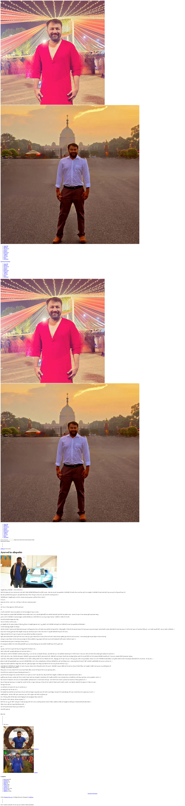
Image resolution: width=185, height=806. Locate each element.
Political (5, 251)
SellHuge (31, 797)
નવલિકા (5, 255)
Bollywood (6, 252)
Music (4, 257)
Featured (5, 780)
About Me (5, 246)
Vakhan (36, 772)
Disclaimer (5, 259)
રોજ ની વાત (6, 248)
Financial (5, 253)
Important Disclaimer (5, 261)
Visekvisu (36, 749)
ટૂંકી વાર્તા (5, 256)
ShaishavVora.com (8, 797)
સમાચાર (5, 250)
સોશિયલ (5, 247)
